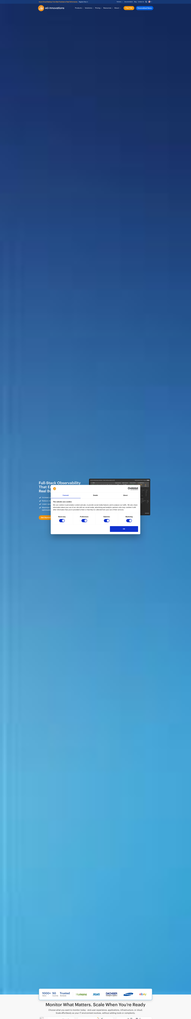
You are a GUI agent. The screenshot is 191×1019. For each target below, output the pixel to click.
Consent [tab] (66, 495)
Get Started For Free (49, 518)
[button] (103, 1)
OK (124, 529)
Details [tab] (95, 495)
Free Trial (129, 8)
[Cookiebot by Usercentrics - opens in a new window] (129, 488)
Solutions (88, 8)
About (116, 8)
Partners (119, 1)
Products (78, 8)
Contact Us (141, 1)
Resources (107, 8)
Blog (135, 1)
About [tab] (125, 495)
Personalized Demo (144, 8)
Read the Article (89, 1)
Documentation (128, 1)
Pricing (98, 8)
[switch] (84, 520)
